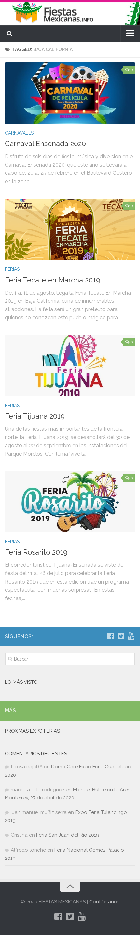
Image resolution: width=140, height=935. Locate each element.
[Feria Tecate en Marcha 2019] (70, 229)
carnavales (19, 133)
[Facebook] (110, 636)
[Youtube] (131, 636)
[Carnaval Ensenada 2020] (70, 93)
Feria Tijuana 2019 (35, 416)
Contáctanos (104, 902)
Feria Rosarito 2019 (36, 552)
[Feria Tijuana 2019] (70, 365)
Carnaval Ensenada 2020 (45, 143)
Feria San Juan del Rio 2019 (67, 835)
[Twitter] (121, 636)
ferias (12, 269)
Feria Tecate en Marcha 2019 (52, 280)
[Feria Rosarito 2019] (70, 501)
